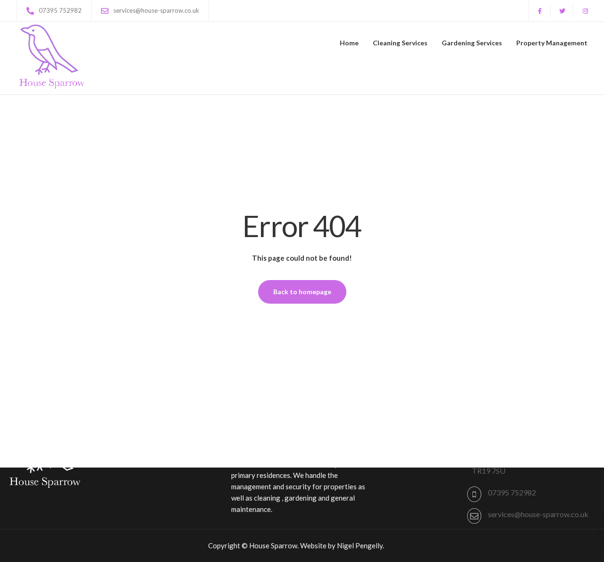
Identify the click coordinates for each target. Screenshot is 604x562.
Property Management (551, 43)
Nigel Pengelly (360, 545)
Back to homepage (302, 292)
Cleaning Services (400, 43)
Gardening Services (472, 43)
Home (349, 43)
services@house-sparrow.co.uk (538, 514)
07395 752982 (512, 492)
